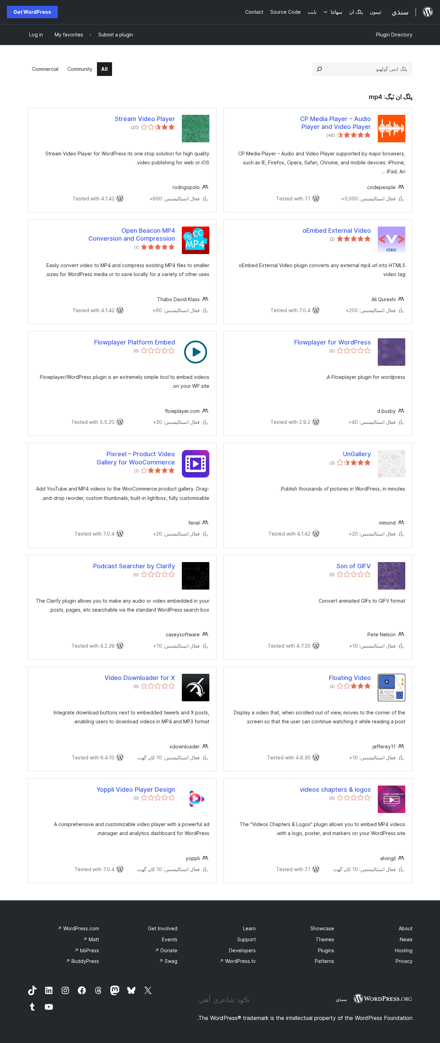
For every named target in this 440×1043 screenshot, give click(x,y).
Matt (91, 939)
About (405, 928)
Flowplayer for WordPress (332, 342)
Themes (325, 939)
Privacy (404, 961)
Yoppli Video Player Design (136, 789)
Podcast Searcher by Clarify (134, 566)
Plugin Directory (394, 34)
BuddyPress (82, 961)
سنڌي (341, 999)
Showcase (322, 928)
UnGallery (357, 454)
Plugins (326, 950)
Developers (242, 950)
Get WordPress (32, 12)
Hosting (403, 950)
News (406, 939)
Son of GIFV (354, 566)
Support (246, 939)
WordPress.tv (237, 961)
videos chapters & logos (335, 789)
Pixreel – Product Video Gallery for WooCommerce (136, 457)
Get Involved (162, 928)
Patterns (324, 961)
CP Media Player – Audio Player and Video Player (335, 122)
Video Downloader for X (139, 677)
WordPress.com (78, 928)
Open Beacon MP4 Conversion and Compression (131, 234)
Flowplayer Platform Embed (134, 342)
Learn (249, 928)
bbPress (86, 950)
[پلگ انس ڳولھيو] (319, 69)
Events (169, 939)
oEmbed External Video (336, 230)
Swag (168, 961)
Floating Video (350, 677)
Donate (166, 950)
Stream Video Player (145, 118)
